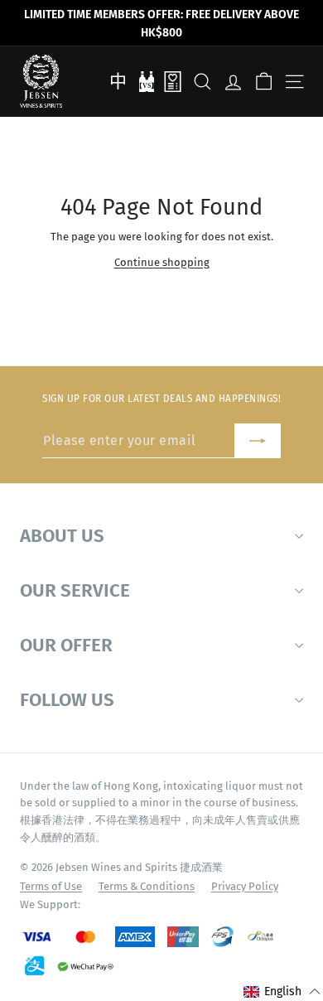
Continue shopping (162, 262)
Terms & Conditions (147, 886)
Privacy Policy (244, 886)
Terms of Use (51, 886)
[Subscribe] (257, 441)
